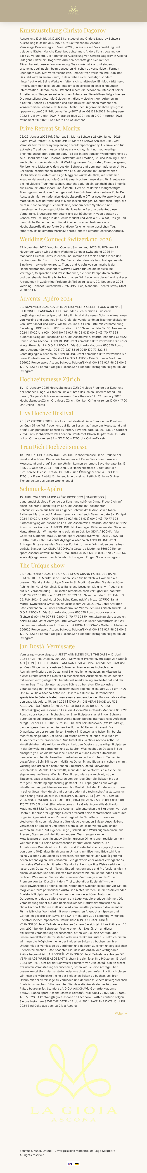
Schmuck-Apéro (41, 488)
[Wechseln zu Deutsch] (77, 1163)
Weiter (121, 1013)
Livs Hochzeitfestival (46, 413)
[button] (140, 11)
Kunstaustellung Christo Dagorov (63, 30)
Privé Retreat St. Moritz (50, 128)
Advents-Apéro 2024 (46, 298)
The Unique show (42, 565)
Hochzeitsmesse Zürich (50, 379)
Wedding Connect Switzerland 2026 (66, 239)
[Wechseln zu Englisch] (70, 1163)
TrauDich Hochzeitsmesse (53, 446)
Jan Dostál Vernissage (47, 646)
